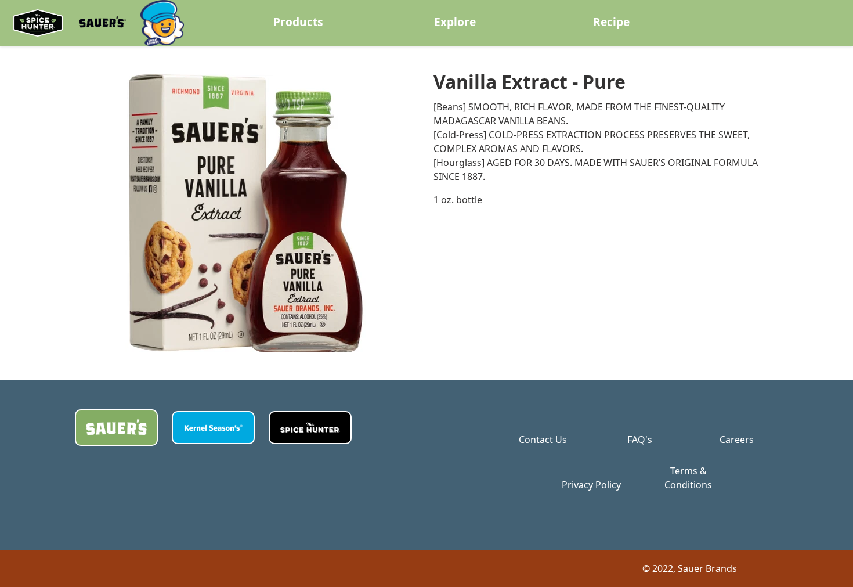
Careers (737, 439)
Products (298, 22)
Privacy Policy (591, 484)
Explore (455, 22)
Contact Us (543, 439)
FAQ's (639, 439)
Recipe (611, 22)
